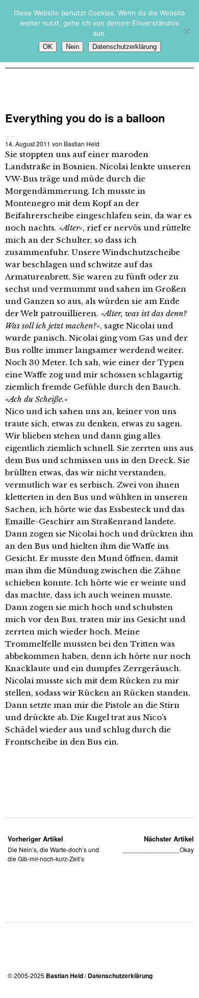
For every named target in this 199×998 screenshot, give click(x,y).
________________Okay (158, 844)
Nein (72, 46)
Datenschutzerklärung (120, 975)
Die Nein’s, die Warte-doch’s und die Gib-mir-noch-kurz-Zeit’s (53, 848)
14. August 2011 (28, 143)
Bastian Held (82, 143)
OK (48, 46)
